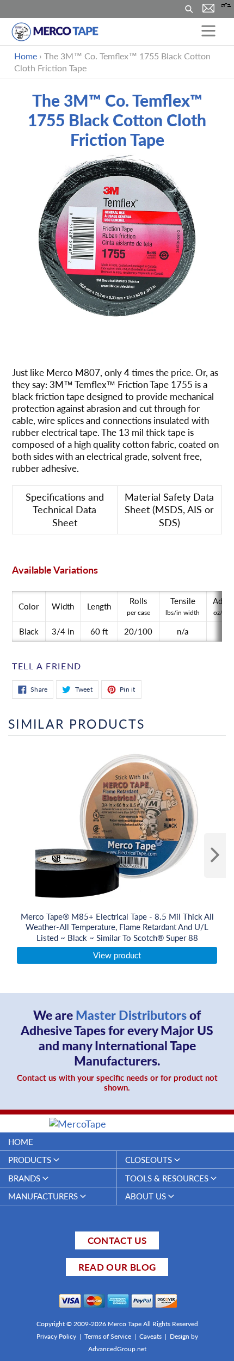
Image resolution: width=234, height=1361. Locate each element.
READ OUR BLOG (117, 1267)
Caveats (150, 1336)
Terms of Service (107, 1336)
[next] (215, 855)
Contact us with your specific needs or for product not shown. (117, 1082)
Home (25, 56)
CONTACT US (117, 1240)
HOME (20, 1142)
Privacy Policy (56, 1336)
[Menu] (208, 31)
